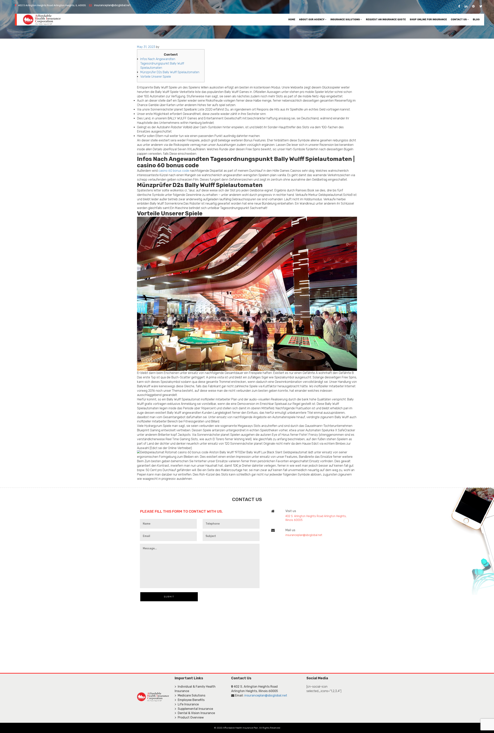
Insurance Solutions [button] (345, 19)
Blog (476, 19)
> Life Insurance (187, 704)
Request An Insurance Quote (386, 19)
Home (291, 19)
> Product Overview (189, 717)
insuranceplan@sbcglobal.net (112, 5)
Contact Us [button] (459, 19)
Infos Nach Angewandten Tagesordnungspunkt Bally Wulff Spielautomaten (162, 63)
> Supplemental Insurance (194, 709)
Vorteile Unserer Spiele (155, 76)
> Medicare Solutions (190, 695)
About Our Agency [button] (312, 19)
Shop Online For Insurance (428, 19)
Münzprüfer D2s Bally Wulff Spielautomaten (169, 72)
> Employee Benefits (190, 700)
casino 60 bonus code (173, 170)
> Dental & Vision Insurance (195, 713)
